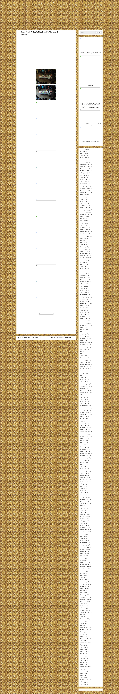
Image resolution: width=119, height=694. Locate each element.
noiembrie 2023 (84, 210)
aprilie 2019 (83, 312)
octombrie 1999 (84, 620)
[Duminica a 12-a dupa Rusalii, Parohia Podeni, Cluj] (91, 45)
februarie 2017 (84, 360)
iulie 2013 (82, 440)
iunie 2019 (83, 309)
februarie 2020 (84, 294)
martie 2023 (83, 225)
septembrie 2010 (84, 503)
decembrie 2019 (84, 297)
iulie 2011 (82, 484)
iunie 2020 (83, 286)
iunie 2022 (83, 242)
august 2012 (83, 460)
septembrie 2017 (84, 347)
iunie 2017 (83, 353)
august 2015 (83, 394)
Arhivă (50, 3)
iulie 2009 (83, 521)
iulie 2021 (82, 262)
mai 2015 (82, 399)
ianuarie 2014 (84, 429)
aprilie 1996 (83, 631)
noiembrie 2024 (84, 188)
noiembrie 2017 (84, 344)
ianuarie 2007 (84, 562)
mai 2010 (82, 510)
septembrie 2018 (84, 325)
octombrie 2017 (84, 346)
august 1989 (83, 649)
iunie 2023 (83, 220)
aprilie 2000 (83, 618)
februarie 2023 (84, 227)
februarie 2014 (84, 427)
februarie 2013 (84, 449)
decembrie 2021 (84, 253)
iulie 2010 (82, 507)
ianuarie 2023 (84, 229)
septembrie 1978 (84, 679)
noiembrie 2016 (84, 366)
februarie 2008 (84, 542)
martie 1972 (83, 684)
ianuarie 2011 (83, 496)
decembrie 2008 (84, 529)
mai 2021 (82, 266)
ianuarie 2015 (84, 407)
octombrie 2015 (84, 390)
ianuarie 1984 (84, 664)
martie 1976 (83, 682)
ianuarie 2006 (84, 583)
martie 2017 (83, 359)
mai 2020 (82, 288)
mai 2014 (82, 421)
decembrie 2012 (84, 453)
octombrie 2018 (84, 323)
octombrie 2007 (84, 549)
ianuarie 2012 (84, 473)
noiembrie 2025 (84, 166)
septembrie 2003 (84, 605)
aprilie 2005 (83, 594)
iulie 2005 (83, 590)
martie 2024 (83, 203)
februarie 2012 (84, 471)
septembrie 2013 (84, 436)
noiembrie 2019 (84, 299)
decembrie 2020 (84, 275)
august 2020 (83, 283)
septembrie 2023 (84, 214)
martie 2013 (83, 447)
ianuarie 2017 (83, 362)
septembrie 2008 (84, 533)
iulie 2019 (82, 307)
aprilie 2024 (83, 201)
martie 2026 (83, 159)
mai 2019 (82, 310)
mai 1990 (82, 645)
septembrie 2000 (84, 612)
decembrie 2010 (84, 497)
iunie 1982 (83, 669)
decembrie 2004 (84, 597)
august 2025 (83, 172)
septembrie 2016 (84, 370)
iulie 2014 (82, 418)
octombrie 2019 (84, 301)
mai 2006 (82, 577)
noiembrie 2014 (84, 410)
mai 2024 (82, 199)
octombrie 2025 (84, 168)
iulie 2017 (82, 351)
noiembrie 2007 (84, 547)
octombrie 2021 (84, 257)
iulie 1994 (82, 634)
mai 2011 (82, 488)
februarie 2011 (84, 494)
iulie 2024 (83, 196)
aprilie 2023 (83, 223)
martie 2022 (83, 248)
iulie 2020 (83, 285)
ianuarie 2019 (84, 318)
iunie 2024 (83, 198)
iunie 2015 (83, 397)
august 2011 (83, 483)
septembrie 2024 (84, 192)
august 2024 (83, 194)
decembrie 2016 (84, 364)
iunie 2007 (83, 555)
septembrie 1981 (84, 671)
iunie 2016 (83, 375)
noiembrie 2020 (84, 277)
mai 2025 (82, 177)
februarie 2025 (84, 183)
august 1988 (83, 651)
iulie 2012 (82, 462)
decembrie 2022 (84, 231)
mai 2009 (82, 523)
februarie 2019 (84, 316)
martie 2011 (83, 492)
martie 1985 (83, 660)
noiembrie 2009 (84, 514)
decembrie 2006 (84, 564)
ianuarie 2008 (84, 544)
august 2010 (83, 505)
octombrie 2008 (84, 531)
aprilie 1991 (83, 644)
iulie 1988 (82, 653)
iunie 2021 (83, 264)
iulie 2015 (82, 396)
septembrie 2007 (84, 551)
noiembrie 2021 (84, 255)
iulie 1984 (82, 662)
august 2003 (83, 607)
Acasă (18, 3)
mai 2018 (82, 333)
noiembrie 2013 (84, 433)
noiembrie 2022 (84, 233)
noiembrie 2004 (84, 599)
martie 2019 (83, 314)
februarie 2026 (84, 161)
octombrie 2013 (84, 434)
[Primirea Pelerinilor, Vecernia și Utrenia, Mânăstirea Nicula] (91, 134)
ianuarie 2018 (84, 340)
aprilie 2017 (83, 357)
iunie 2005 (83, 592)
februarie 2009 (84, 527)
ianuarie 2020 (84, 296)
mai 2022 (82, 244)
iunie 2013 (83, 442)
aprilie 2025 (83, 179)
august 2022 (83, 238)
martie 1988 (83, 655)
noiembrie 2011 (84, 477)
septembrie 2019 (84, 303)
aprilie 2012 (83, 468)
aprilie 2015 (83, 401)
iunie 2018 (83, 331)
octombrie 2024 (84, 190)
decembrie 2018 (84, 320)
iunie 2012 (83, 464)
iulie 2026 (83, 151)
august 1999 (83, 621)
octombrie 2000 (84, 610)
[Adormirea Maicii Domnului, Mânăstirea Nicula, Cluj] (91, 116)
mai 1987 (82, 657)
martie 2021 (83, 270)
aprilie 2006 (83, 579)
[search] (53, 2)
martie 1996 (83, 632)
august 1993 (83, 636)
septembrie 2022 (84, 236)
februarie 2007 (84, 560)
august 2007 (83, 553)
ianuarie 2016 (84, 384)
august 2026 (83, 149)
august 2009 (83, 520)
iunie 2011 (82, 486)
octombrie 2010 (84, 501)
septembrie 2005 (84, 586)
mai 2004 (82, 603)
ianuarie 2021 (84, 273)
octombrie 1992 (84, 638)
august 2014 (83, 416)
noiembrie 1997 (84, 627)
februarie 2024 (84, 205)
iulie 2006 (83, 573)
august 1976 (83, 681)
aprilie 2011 (83, 490)
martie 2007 (83, 558)
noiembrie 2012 (84, 455)
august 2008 (83, 534)
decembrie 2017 (84, 342)
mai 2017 (82, 355)
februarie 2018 (84, 338)
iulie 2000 (83, 614)
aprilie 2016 (83, 379)
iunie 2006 (83, 575)
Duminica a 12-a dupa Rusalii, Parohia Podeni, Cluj (90, 53)
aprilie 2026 (83, 157)
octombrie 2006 (84, 568)
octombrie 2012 (84, 457)
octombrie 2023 (84, 212)
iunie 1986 (83, 658)
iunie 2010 (83, 508)
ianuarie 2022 (84, 251)
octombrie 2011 (84, 479)
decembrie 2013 (84, 431)
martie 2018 (83, 336)
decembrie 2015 (84, 386)
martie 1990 (83, 647)
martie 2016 (83, 381)
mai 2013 (82, 444)
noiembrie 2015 (84, 388)
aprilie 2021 (83, 268)
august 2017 (83, 349)
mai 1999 (82, 623)
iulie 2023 (83, 218)
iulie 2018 (82, 329)
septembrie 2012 (84, 458)
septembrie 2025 (84, 170)
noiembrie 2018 (84, 322)
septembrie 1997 (84, 629)
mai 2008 (82, 538)
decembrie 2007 (84, 545)
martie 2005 (83, 595)
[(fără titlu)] (91, 70)
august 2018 (83, 327)
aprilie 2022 (83, 246)
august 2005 (83, 588)
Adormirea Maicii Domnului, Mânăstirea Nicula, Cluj (91, 124)
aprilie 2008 (83, 540)
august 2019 (83, 305)
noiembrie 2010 (84, 499)
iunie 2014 (83, 420)
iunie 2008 (83, 536)
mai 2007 (82, 557)
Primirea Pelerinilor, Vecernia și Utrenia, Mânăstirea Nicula (91, 142)
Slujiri (22, 3)
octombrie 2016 (84, 368)
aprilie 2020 (83, 290)
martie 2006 (83, 581)
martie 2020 (83, 292)
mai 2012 (82, 466)
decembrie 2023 (84, 209)
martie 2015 (83, 403)
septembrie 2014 (84, 414)
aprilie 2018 (83, 334)
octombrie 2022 (84, 235)
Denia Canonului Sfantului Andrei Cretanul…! (62, 337)
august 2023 (83, 216)
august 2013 (83, 438)
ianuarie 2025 (84, 185)
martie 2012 (83, 470)
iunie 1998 (83, 625)
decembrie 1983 (84, 666)
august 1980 (83, 673)
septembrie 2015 (84, 392)
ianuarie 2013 (84, 451)
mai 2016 (82, 377)
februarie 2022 (84, 249)
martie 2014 (83, 425)
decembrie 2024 (84, 186)
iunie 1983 (83, 668)
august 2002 (83, 608)
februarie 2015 (84, 405)
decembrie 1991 (84, 642)
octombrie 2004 (84, 601)
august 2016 (83, 372)
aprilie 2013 (83, 446)
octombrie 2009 (84, 516)
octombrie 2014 (84, 412)
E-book (37, 3)
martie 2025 (83, 181)
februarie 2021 (84, 272)
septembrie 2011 (84, 481)
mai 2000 (82, 616)
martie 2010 (83, 512)
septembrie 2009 (84, 518)
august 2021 (83, 260)
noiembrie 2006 (84, 566)
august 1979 (83, 675)
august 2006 (83, 571)
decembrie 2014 (84, 409)
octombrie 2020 (84, 279)
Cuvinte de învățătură (29, 3)
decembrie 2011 (84, 475)
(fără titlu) (90, 85)
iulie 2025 (83, 173)
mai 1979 (82, 677)
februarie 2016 (84, 383)
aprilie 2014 (83, 423)
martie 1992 (83, 640)
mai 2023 (82, 222)
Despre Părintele (43, 3)
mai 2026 (82, 155)
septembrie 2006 (84, 570)
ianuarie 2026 (84, 162)
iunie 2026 (83, 153)
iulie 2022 (83, 240)
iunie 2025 (83, 175)
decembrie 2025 (84, 164)
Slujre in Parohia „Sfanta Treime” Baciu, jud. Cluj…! (29, 338)
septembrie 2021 (84, 259)
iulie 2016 (82, 373)
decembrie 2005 (84, 584)
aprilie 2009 (83, 525)
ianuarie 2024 (84, 207)
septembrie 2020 (84, 281)
